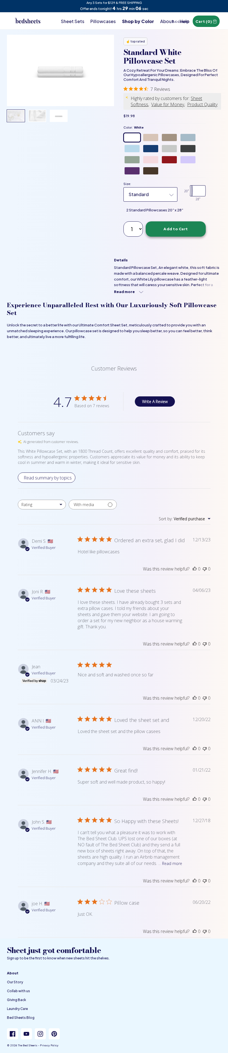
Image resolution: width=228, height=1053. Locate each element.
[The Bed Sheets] (28, 15)
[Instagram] (40, 1033)
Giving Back (16, 1000)
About (167, 21)
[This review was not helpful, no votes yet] (205, 569)
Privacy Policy (49, 1045)
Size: (127, 184)
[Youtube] (26, 1033)
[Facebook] (12, 1033)
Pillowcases (103, 21)
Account (180, 21)
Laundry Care (17, 1009)
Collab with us (18, 991)
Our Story (15, 982)
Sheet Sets (72, 21)
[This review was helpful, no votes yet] (195, 569)
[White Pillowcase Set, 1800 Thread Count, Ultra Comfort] (60, 70)
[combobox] (42, 504)
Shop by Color (138, 21)
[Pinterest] (54, 1033)
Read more (172, 863)
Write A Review (155, 401)
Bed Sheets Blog (20, 1018)
